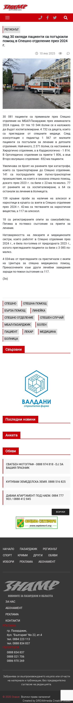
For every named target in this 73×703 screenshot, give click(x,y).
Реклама (26, 561)
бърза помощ (15, 310)
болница (11, 338)
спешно (10, 303)
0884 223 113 (21, 639)
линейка (38, 310)
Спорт (7, 555)
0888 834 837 (21, 643)
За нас (10, 601)
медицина (48, 331)
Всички (60, 512)
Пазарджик (28, 549)
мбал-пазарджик (17, 324)
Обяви (52, 555)
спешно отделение (18, 317)
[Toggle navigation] (7, 17)
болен (41, 324)
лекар (28, 331)
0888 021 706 (15, 656)
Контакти (12, 620)
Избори (8, 561)
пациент (11, 331)
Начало (8, 549)
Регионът (50, 549)
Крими (23, 555)
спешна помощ (35, 303)
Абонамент (46, 561)
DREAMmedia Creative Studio (53, 700)
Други (38, 555)
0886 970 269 (15, 660)
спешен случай (51, 317)
